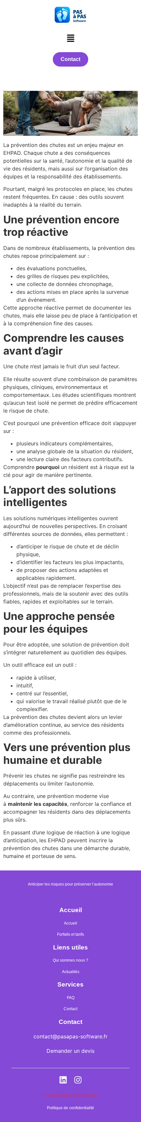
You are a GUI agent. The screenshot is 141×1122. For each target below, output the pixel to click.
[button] (70, 38)
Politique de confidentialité (70, 1108)
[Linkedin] (63, 1080)
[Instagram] (78, 1080)
